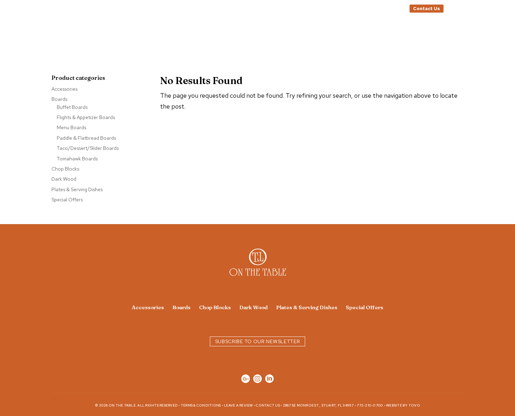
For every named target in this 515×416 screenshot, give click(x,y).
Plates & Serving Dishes (77, 189)
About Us (360, 35)
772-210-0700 (370, 405)
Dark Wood (64, 179)
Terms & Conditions (201, 405)
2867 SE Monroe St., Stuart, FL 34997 (318, 405)
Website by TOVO (403, 405)
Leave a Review (238, 405)
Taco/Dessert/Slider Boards (88, 148)
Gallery (324, 35)
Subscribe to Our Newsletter (257, 341)
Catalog (459, 9)
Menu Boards (71, 127)
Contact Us (426, 9)
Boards (59, 99)
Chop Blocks (65, 169)
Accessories (64, 89)
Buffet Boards (72, 107)
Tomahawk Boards (77, 158)
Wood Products (209, 35)
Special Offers (67, 199)
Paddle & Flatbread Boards (86, 138)
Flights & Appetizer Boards (86, 117)
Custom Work (273, 35)
